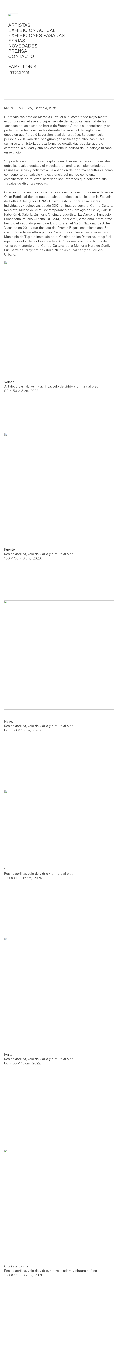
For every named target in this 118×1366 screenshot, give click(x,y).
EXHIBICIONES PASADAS (36, 35)
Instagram (18, 72)
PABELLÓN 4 (22, 66)
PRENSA (17, 51)
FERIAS (16, 40)
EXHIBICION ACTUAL (32, 30)
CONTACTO (21, 56)
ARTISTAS (19, 25)
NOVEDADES (23, 46)
